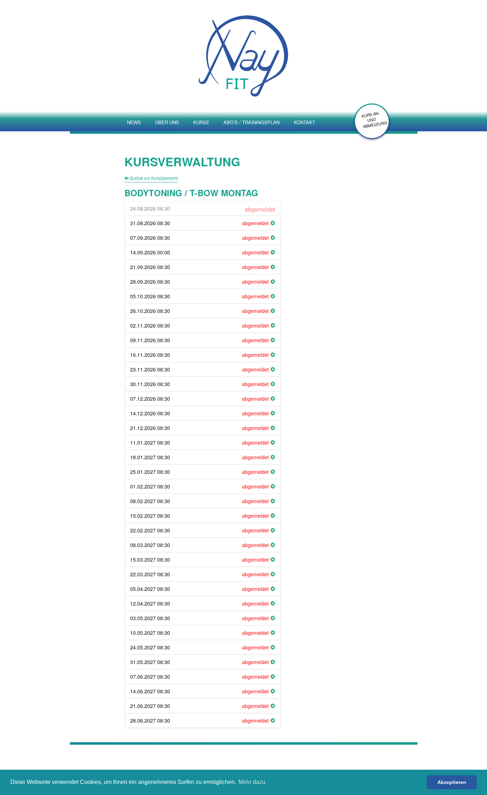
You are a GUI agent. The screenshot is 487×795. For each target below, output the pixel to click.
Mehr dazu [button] (252, 782)
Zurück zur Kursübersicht (153, 178)
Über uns (167, 122)
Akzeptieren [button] (451, 782)
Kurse (201, 122)
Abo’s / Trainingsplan (252, 122)
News (134, 122)
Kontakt (304, 122)
